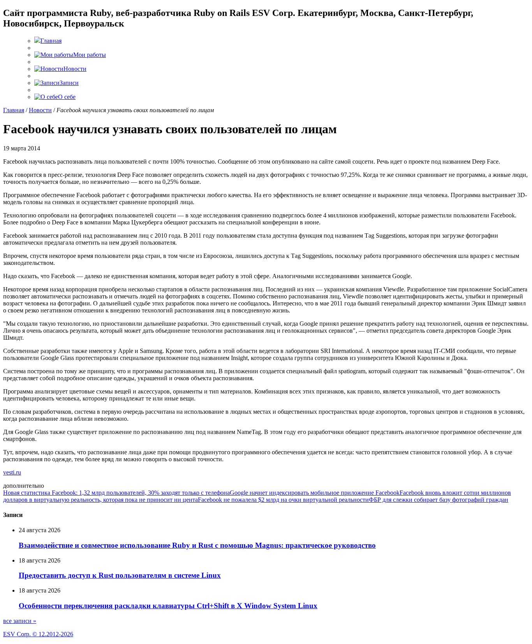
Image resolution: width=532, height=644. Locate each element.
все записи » (19, 621)
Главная (13, 110)
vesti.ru (12, 472)
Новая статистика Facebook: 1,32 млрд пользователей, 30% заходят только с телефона (116, 492)
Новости (40, 110)
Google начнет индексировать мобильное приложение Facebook (315, 492)
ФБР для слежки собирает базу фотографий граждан (438, 499)
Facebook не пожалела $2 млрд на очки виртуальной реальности (283, 499)
